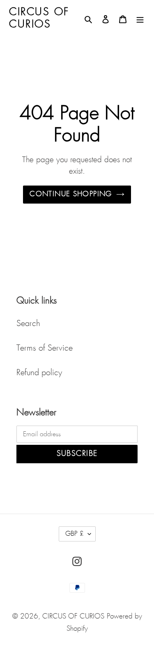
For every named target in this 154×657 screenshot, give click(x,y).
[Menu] (140, 18)
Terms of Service (44, 348)
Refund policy (39, 372)
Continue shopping (71, 194)
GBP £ (74, 533)
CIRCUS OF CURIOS (73, 617)
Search (28, 323)
